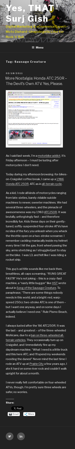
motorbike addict (49, 155)
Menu (39, 47)
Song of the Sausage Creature (36, 288)
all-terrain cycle (52, 184)
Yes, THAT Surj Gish (30, 13)
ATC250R (50, 212)
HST (55, 283)
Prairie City (36, 364)
